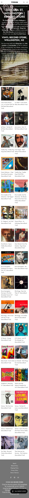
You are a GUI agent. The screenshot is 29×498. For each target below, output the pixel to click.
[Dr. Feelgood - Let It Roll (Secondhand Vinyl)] (7, 212)
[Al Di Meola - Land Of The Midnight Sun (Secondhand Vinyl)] (21, 329)
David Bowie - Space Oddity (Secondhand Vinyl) (6, 246)
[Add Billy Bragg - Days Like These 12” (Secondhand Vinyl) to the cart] (25, 286)
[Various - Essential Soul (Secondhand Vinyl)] (7, 419)
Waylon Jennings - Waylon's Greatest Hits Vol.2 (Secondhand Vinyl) (21, 385)
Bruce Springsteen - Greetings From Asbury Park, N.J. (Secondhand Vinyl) (7, 269)
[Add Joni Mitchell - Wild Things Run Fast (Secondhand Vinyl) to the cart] (25, 356)
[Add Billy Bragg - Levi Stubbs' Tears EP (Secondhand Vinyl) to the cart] (25, 311)
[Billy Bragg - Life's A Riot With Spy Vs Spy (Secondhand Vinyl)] (7, 306)
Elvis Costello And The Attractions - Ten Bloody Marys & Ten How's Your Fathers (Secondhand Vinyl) (21, 198)
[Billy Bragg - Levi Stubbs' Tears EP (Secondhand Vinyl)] (21, 306)
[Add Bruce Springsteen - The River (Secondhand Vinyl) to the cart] (25, 262)
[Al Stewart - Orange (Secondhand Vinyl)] (7, 329)
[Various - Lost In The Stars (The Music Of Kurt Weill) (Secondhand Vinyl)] (21, 419)
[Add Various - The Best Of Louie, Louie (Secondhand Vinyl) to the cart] (25, 401)
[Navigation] (1, 2)
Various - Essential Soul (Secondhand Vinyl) (7, 429)
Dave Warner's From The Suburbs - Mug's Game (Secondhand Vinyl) (21, 246)
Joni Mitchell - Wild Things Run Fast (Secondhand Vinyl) (21, 363)
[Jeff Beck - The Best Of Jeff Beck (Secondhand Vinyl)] (7, 118)
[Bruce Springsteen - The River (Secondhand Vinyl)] (21, 257)
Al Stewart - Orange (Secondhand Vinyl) (6, 339)
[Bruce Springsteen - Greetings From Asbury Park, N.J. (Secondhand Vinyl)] (7, 257)
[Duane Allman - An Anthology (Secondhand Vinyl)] (21, 212)
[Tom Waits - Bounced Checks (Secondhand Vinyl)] (7, 442)
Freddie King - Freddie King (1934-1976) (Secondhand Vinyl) (20, 174)
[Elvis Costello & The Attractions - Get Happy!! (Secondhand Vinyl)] (7, 186)
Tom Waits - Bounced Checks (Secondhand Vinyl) (6, 453)
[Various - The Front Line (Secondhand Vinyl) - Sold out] (7, 401)
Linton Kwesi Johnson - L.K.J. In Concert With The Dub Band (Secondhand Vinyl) (7, 105)
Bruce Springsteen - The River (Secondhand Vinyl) (21, 267)
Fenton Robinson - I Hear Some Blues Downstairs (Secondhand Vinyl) (7, 174)
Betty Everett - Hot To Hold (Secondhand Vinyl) (7, 362)
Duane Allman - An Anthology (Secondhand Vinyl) (21, 223)
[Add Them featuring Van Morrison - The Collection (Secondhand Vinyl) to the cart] (25, 447)
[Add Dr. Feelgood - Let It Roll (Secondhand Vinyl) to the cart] (12, 217)
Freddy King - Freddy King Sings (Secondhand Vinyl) (7, 150)
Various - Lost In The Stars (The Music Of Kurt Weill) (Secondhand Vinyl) (21, 430)
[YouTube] (18, 477)
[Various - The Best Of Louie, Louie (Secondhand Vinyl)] (21, 397)
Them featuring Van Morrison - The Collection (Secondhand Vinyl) (21, 453)
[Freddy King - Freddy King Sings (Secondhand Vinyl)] (7, 140)
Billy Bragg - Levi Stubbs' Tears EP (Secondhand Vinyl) (21, 317)
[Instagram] (14, 477)
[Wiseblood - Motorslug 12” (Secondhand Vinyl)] (7, 374)
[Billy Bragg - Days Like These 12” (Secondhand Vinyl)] (21, 282)
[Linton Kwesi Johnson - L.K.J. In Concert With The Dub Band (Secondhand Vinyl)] (7, 93)
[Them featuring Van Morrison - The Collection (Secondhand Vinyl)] (21, 442)
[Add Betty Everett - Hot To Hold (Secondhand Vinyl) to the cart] (12, 356)
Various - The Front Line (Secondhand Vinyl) (7, 407)
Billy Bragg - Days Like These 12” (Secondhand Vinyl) (21, 293)
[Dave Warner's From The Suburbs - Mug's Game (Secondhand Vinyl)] (21, 235)
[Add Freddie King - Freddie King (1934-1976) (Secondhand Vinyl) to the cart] (25, 168)
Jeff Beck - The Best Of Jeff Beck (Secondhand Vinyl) (6, 129)
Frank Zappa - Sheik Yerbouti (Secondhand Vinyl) (20, 151)
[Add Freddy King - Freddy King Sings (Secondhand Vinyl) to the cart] (12, 145)
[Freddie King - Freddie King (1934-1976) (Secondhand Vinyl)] (21, 163)
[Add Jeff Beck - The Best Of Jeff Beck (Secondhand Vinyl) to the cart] (12, 122)
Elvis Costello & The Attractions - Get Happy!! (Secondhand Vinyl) (7, 197)
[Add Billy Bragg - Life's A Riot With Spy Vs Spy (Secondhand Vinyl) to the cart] (12, 311)
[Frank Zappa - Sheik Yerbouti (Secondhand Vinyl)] (21, 140)
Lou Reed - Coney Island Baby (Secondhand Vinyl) (21, 103)
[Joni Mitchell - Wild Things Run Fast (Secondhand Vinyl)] (21, 352)
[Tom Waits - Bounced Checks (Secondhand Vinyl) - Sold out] (7, 447)
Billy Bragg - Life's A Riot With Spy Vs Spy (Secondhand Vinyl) (7, 317)
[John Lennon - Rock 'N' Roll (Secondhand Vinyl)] (21, 118)
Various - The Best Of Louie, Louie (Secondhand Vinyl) (21, 408)
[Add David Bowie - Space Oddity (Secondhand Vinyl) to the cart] (12, 239)
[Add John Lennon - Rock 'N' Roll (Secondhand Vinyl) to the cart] (25, 122)
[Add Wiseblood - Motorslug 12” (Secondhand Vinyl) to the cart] (12, 379)
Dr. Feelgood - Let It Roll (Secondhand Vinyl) (7, 222)
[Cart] (27, 2)
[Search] (24, 2)
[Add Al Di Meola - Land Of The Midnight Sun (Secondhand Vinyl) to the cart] (25, 334)
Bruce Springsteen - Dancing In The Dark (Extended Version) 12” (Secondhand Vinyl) (7, 294)
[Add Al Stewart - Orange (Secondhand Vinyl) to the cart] (12, 334)
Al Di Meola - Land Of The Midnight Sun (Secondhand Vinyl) (20, 340)
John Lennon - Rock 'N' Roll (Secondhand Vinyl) (21, 128)
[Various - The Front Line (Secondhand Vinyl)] (7, 397)
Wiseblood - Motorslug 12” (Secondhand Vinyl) (7, 384)
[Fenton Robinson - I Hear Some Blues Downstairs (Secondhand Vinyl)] (7, 163)
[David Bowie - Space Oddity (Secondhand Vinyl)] (7, 235)
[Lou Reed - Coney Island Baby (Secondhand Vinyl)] (21, 93)
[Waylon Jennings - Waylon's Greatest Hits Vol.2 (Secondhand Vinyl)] (21, 374)
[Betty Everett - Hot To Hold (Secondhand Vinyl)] (7, 352)
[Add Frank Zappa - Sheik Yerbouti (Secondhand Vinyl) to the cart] (25, 145)
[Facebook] (10, 477)
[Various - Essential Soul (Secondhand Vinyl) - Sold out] (7, 424)
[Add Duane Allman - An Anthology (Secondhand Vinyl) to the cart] (25, 217)
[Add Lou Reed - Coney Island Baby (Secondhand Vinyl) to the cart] (25, 98)
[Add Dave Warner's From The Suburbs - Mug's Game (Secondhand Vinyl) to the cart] (25, 239)
